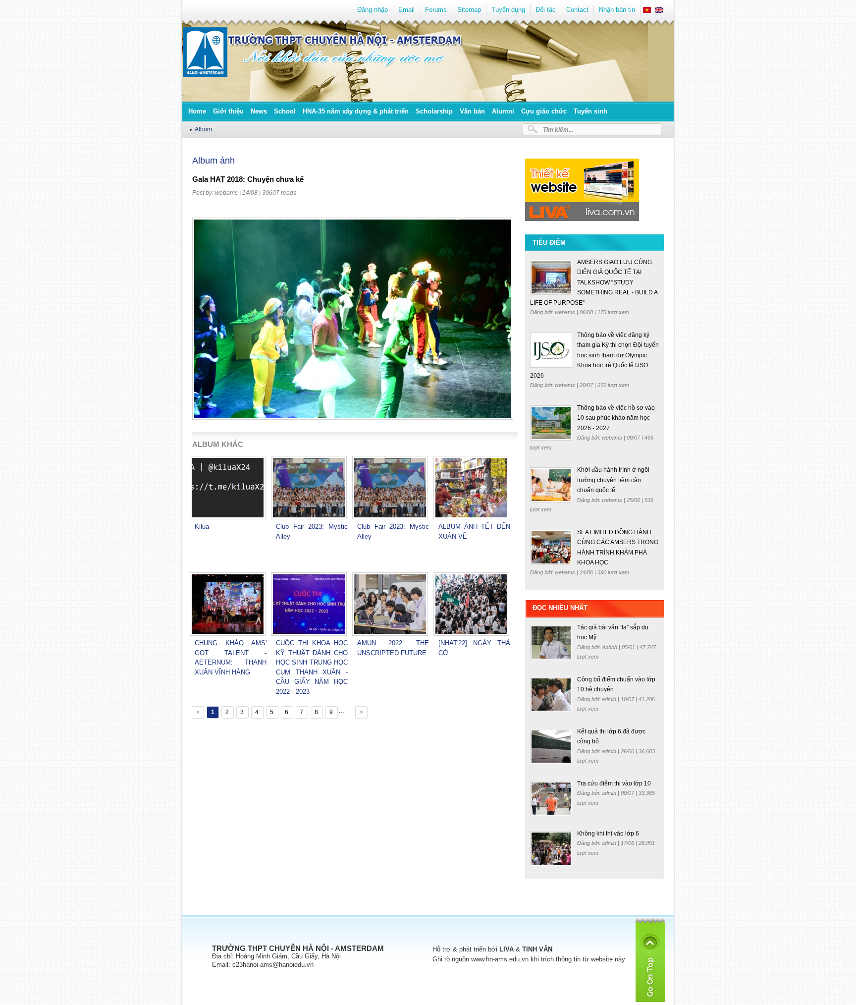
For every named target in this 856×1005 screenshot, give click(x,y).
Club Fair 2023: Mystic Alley (312, 531)
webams (226, 192)
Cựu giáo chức (544, 111)
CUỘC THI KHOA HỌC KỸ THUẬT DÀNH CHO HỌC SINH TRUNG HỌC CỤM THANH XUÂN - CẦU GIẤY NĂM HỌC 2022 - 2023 (312, 667)
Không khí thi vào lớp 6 (608, 833)
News (259, 111)
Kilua (202, 526)
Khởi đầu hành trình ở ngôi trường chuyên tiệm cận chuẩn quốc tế (613, 480)
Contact (577, 9)
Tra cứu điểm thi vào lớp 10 (614, 783)
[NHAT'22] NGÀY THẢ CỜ (474, 648)
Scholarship (434, 111)
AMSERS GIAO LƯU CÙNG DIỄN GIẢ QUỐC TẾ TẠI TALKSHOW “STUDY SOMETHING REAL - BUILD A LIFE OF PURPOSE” (593, 282)
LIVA (506, 949)
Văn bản (472, 111)
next (503, 333)
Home (197, 111)
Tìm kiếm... (558, 129)
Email (406, 9)
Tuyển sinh (590, 111)
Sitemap (469, 9)
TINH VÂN (537, 949)
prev (203, 333)
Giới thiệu (228, 111)
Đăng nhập (372, 9)
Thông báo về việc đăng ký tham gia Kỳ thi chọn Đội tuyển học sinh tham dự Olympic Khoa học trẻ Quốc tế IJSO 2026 (594, 355)
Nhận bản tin (617, 9)
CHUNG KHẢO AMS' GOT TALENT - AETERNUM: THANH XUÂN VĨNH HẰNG (231, 657)
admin (610, 699)
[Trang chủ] (205, 74)
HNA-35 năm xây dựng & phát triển (356, 111)
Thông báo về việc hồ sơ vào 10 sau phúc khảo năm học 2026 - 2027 (616, 418)
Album (203, 129)
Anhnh (610, 647)
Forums (436, 9)
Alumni (503, 111)
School (285, 111)
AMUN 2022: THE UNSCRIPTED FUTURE (393, 648)
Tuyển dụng (508, 9)
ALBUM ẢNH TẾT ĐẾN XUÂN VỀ (474, 531)
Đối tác (545, 9)
